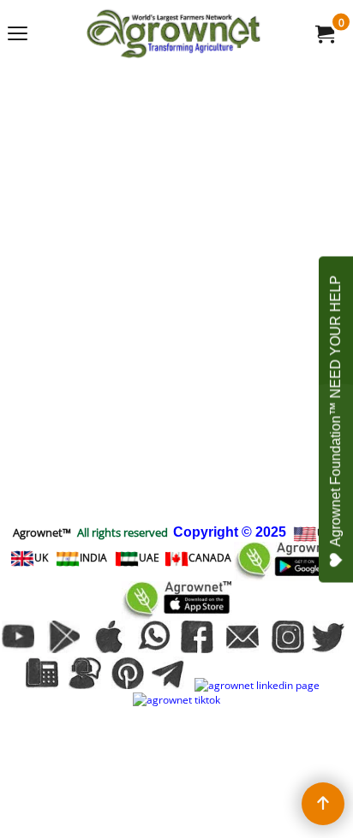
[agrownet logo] (173, 33)
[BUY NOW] (324, 33)
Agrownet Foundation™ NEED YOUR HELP (335, 410)
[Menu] (17, 35)
